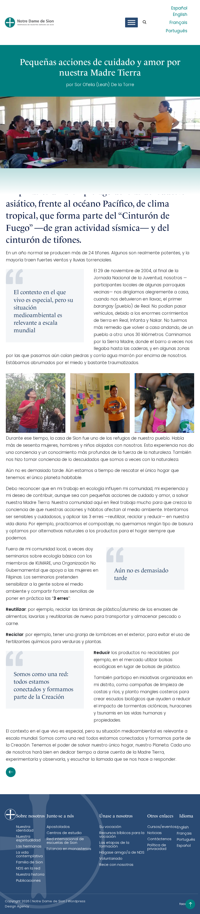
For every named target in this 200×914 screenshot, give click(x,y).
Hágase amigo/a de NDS (121, 853)
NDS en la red (28, 868)
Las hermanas (28, 846)
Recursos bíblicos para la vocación (121, 835)
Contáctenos (159, 839)
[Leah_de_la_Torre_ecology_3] (100, 403)
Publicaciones (28, 881)
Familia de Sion (29, 862)
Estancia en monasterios (69, 849)
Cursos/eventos (162, 827)
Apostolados (58, 827)
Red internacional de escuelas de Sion (65, 841)
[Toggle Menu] (131, 22)
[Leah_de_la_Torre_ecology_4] (164, 403)
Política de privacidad (156, 847)
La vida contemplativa (29, 854)
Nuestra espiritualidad (28, 838)
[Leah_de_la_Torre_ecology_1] (35, 403)
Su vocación (110, 827)
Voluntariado (110, 859)
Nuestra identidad (24, 829)
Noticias (154, 833)
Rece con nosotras (116, 865)
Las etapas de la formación (114, 844)
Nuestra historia (30, 875)
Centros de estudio (64, 833)
